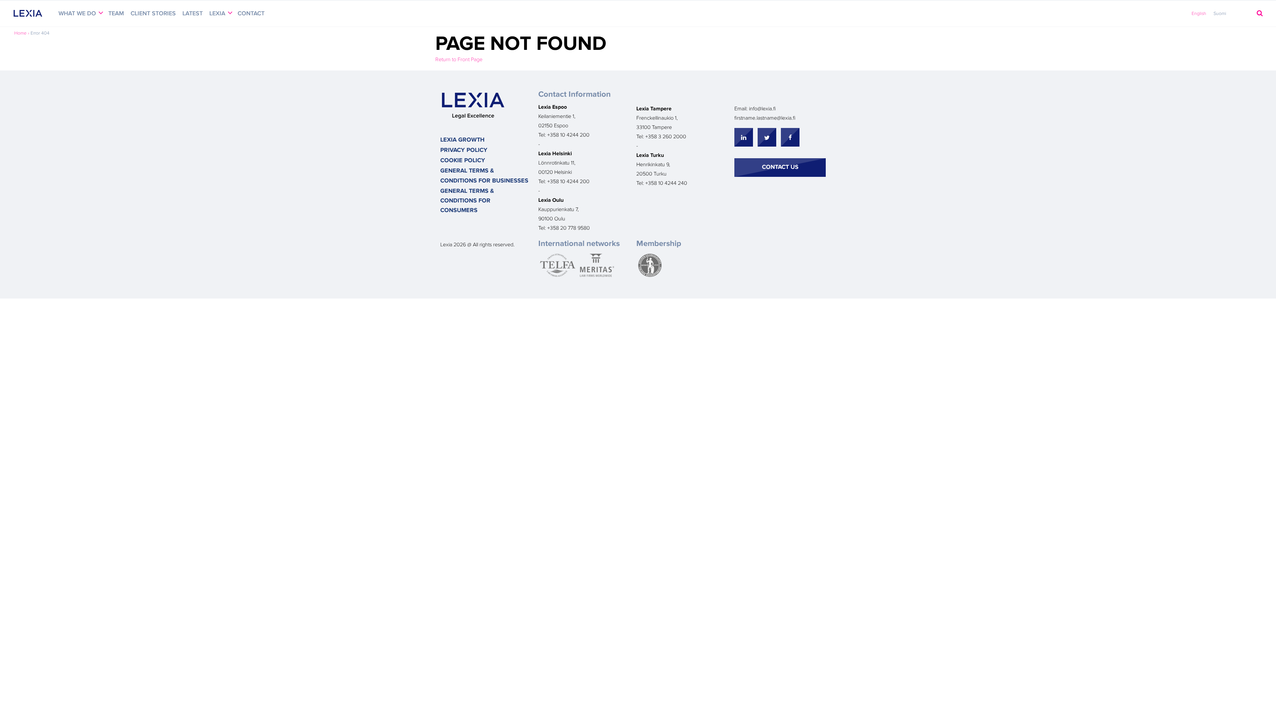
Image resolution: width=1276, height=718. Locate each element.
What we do (78, 14)
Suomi (1220, 13)
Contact (251, 14)
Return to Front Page (458, 59)
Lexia (218, 14)
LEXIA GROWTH (462, 140)
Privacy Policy (463, 150)
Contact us (780, 167)
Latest (192, 14)
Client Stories (153, 14)
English (1199, 13)
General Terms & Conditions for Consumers (467, 201)
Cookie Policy (462, 161)
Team (116, 14)
